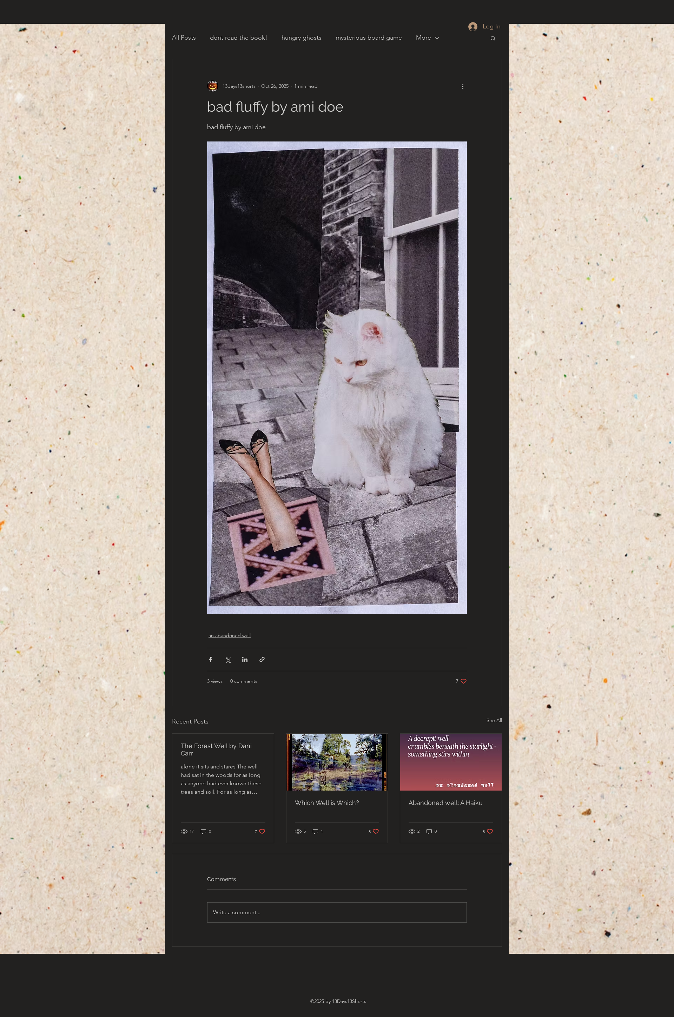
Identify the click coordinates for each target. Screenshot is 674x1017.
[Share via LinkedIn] (245, 659)
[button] (493, 38)
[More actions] (462, 86)
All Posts (184, 37)
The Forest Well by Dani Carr (216, 749)
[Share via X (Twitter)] (227, 659)
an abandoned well (230, 635)
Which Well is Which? (327, 802)
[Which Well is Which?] (337, 762)
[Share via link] (262, 659)
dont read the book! (238, 37)
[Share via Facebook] (210, 659)
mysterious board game (369, 37)
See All (494, 720)
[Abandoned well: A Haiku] (451, 762)
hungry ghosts (302, 37)
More (423, 37)
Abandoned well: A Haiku (446, 802)
